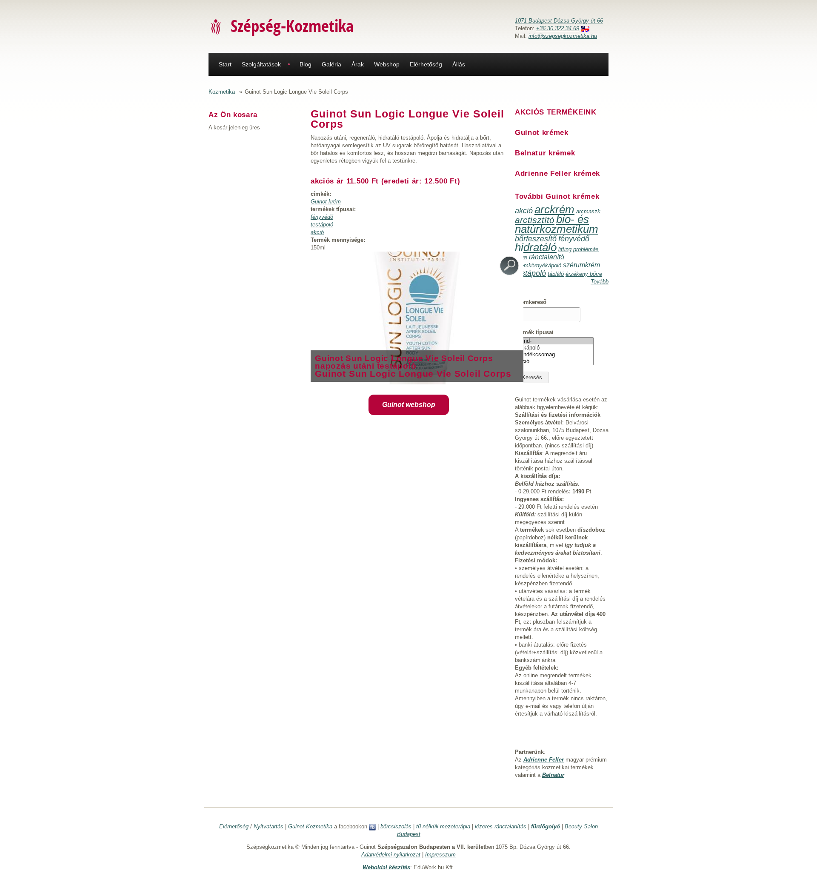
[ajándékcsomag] (554, 354)
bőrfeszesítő (536, 239)
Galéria (331, 64)
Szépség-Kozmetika (292, 25)
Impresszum (440, 854)
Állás (458, 64)
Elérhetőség (426, 64)
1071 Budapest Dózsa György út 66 (559, 20)
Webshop (387, 64)
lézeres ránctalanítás (500, 826)
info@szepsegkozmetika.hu (562, 36)
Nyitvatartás (268, 826)
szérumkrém (581, 265)
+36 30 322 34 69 (557, 28)
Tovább (599, 281)
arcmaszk (588, 211)
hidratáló (536, 247)
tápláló (556, 274)
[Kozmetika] (216, 26)
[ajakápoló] (554, 347)
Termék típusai (534, 332)
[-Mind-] (554, 341)
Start (225, 64)
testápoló (322, 224)
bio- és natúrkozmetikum (556, 224)
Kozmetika (222, 92)
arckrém (554, 209)
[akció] (554, 361)
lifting (564, 249)
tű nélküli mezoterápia (443, 826)
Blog (305, 64)
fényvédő (322, 217)
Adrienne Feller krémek (557, 173)
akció (317, 232)
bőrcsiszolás (395, 826)
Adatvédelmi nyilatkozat (390, 854)
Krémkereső (530, 302)
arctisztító (534, 220)
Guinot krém (326, 201)
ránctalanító (546, 257)
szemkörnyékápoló (538, 265)
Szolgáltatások (261, 64)
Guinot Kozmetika (310, 826)
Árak (357, 64)
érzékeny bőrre (584, 274)
